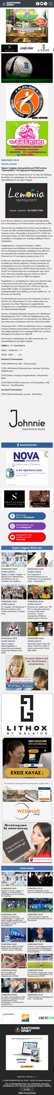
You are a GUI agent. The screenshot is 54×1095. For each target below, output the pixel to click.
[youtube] (41, 3)
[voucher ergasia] (39, 1018)
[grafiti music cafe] (30, 48)
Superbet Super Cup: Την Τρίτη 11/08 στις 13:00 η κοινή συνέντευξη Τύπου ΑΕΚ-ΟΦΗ (39, 647)
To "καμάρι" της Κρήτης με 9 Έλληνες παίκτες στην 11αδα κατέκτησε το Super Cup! (13, 610)
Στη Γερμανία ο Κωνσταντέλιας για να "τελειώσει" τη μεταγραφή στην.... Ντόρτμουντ (39, 577)
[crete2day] (17, 1018)
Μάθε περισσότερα (27, 1093)
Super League (9, 164)
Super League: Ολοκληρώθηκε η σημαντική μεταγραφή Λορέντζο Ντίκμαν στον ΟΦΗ (11, 648)
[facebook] (37, 3)
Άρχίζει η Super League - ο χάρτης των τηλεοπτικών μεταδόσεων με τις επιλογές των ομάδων (13, 577)
